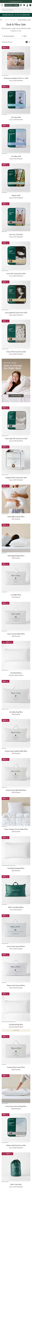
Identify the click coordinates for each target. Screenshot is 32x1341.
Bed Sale (13, 20)
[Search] (28, 9)
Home (1, 20)
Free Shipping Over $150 (16, 1)
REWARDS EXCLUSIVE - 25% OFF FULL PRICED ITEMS (16, 15)
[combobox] (16, 10)
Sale (6, 20)
